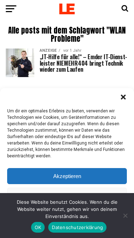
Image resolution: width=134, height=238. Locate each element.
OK (38, 227)
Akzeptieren (67, 176)
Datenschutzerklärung (77, 227)
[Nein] (125, 215)
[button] (123, 97)
